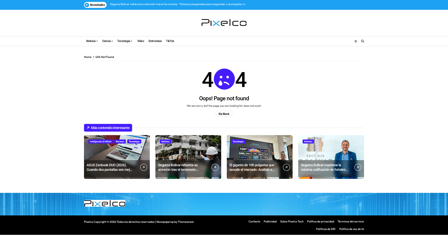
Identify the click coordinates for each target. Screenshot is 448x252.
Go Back (224, 113)
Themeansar (186, 221)
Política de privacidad (320, 221)
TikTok (170, 41)
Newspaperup (165, 221)
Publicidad (270, 221)
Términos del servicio (351, 221)
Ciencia (106, 41)
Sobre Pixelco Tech (292, 221)
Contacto (254, 221)
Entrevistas (155, 41)
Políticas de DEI (325, 229)
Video (140, 41)
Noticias (91, 41)
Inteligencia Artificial (100, 141)
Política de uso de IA (351, 229)
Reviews (120, 141)
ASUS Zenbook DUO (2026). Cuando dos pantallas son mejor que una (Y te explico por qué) (110, 169)
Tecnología (123, 41)
